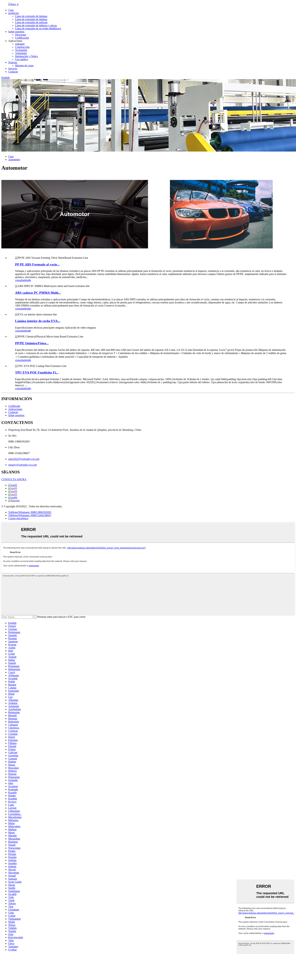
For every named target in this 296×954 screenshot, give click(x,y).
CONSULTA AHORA (14, 479)
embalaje (20, 43)
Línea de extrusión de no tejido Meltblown (38, 28)
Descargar (20, 34)
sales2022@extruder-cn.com (23, 458)
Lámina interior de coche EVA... (37, 321)
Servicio (12, 68)
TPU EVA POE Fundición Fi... (36, 372)
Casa (11, 10)
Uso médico (21, 59)
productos (13, 13)
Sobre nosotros (16, 31)
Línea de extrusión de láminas (31, 16)
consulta (19, 280)
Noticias (12, 62)
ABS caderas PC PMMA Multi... (38, 292)
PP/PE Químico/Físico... (32, 343)
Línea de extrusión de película (31, 22)
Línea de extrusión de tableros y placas (36, 25)
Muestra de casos (24, 65)
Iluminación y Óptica (26, 56)
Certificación (22, 37)
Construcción (22, 47)
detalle (27, 280)
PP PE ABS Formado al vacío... (37, 264)
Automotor (21, 53)
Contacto (13, 71)
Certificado (14, 406)
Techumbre (21, 50)
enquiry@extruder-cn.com (22, 464)
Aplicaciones (15, 409)
